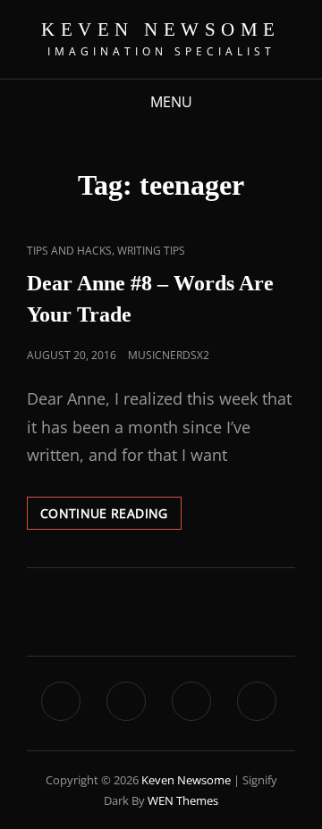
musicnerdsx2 (168, 355)
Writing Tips (151, 250)
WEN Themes (183, 800)
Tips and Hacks (69, 250)
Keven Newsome (161, 29)
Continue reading (111, 509)
